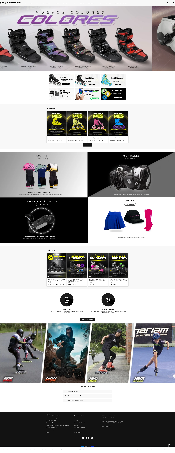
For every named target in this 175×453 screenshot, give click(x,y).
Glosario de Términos (51, 427)
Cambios (76, 425)
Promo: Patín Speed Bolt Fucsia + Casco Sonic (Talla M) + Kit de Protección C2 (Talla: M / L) (97, 280)
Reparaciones (77, 429)
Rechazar (165, 449)
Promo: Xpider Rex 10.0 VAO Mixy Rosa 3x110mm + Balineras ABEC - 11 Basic (96, 138)
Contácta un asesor (87, 319)
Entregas (76, 420)
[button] (28, 3)
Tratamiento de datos (51, 429)
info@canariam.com (106, 426)
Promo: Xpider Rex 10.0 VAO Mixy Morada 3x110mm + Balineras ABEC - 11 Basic (118, 138)
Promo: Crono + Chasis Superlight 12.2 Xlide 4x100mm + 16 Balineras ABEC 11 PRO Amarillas (56, 280)
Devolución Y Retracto (79, 427)
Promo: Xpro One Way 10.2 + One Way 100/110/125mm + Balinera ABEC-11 (55, 138)
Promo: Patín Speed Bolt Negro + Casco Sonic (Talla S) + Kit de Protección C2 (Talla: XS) (118, 280)
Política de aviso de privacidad (54, 417)
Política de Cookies (51, 420)
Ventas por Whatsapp (51, 422)
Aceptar (152, 449)
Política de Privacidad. (83, 449)
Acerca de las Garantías (80, 422)
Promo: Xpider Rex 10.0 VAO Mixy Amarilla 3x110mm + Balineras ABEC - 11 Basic (76, 138)
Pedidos (76, 417)
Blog (47, 432)
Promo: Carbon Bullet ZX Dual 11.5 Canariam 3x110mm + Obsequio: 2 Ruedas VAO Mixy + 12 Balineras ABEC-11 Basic (77, 280)
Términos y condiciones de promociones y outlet (58, 425)
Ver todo (87, 144)
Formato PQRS (77, 432)
